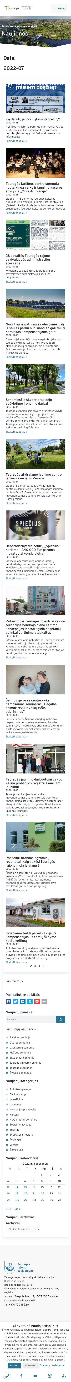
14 (34, 1187)
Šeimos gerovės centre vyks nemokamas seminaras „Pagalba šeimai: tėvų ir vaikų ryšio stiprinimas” (31, 706)
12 (17, 1187)
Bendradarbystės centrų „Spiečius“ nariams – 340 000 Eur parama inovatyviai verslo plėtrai (33, 550)
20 (26, 1193)
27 (25, 1200)
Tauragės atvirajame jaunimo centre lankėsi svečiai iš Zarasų (34, 477)
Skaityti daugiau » (16, 141)
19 (17, 1193)
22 (42, 1193)
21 (34, 1193)
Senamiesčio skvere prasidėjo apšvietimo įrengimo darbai (29, 402)
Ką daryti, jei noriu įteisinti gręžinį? (33, 119)
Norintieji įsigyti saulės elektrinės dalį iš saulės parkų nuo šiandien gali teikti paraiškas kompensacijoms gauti (35, 328)
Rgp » (17, 1209)
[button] (8, 1001)
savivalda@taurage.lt (22, 1300)
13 (25, 1187)
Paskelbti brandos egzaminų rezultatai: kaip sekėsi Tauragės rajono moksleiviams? (30, 862)
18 (8, 1193)
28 (34, 1200)
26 (17, 1200)
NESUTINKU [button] (31, 1365)
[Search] (60, 1019)
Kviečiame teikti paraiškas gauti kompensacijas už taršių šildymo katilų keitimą (31, 937)
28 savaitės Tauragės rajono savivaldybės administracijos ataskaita (28, 260)
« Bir (8, 1209)
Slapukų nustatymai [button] (52, 1365)
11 (8, 1187)
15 (42, 1187)
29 (42, 1200)
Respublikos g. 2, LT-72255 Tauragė (36, 1296)
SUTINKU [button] (14, 1365)
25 (9, 1200)
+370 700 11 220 (19, 1305)
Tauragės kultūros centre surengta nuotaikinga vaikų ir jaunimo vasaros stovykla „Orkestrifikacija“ (34, 188)
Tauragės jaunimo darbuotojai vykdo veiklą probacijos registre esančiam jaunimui (34, 783)
